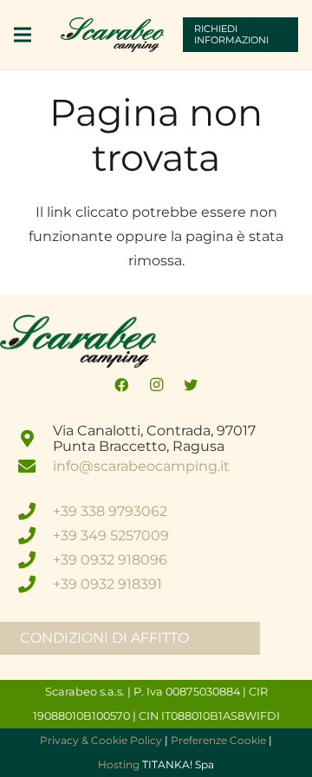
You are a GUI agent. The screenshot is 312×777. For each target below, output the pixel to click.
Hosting (119, 764)
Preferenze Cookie (218, 740)
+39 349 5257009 (111, 535)
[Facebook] (121, 385)
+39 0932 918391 (107, 584)
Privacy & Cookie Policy (101, 740)
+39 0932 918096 (110, 560)
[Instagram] (156, 385)
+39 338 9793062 (110, 511)
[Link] (112, 34)
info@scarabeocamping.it (141, 466)
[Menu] (22, 34)
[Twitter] (190, 385)
